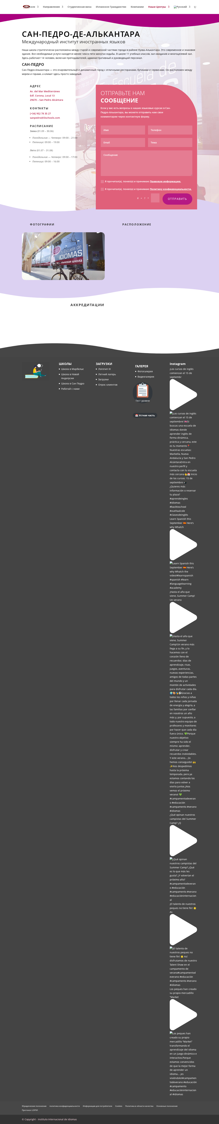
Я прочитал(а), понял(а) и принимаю (143, 181)
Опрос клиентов (107, 384)
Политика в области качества (139, 1106)
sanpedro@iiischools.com (45, 117)
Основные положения (166, 1106)
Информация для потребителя (97, 1106)
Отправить (177, 199)
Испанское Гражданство (111, 7)
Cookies (118, 1106)
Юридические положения (34, 1106)
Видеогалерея (146, 376)
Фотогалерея (145, 371)
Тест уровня (143, 400)
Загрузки (103, 379)
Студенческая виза (79, 7)
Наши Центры (157, 7)
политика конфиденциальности (64, 1106)
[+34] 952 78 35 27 (40, 113)
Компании (137, 7)
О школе (29, 7)
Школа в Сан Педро (72, 383)
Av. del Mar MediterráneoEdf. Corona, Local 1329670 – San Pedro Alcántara (46, 95)
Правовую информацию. (165, 181)
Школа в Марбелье (72, 369)
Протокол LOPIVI (30, 1110)
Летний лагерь (107, 374)
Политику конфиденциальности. (171, 189)
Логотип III (104, 369)
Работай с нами (70, 388)
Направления (51, 7)
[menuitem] (182, 10)
